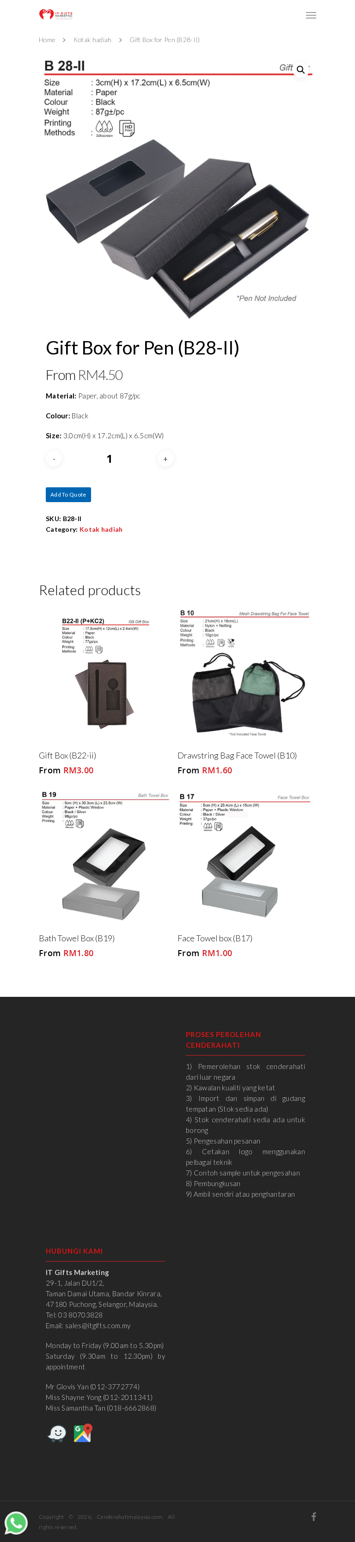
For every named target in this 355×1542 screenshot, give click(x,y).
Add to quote (68, 494)
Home (47, 40)
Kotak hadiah (92, 40)
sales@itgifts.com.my (97, 1325)
